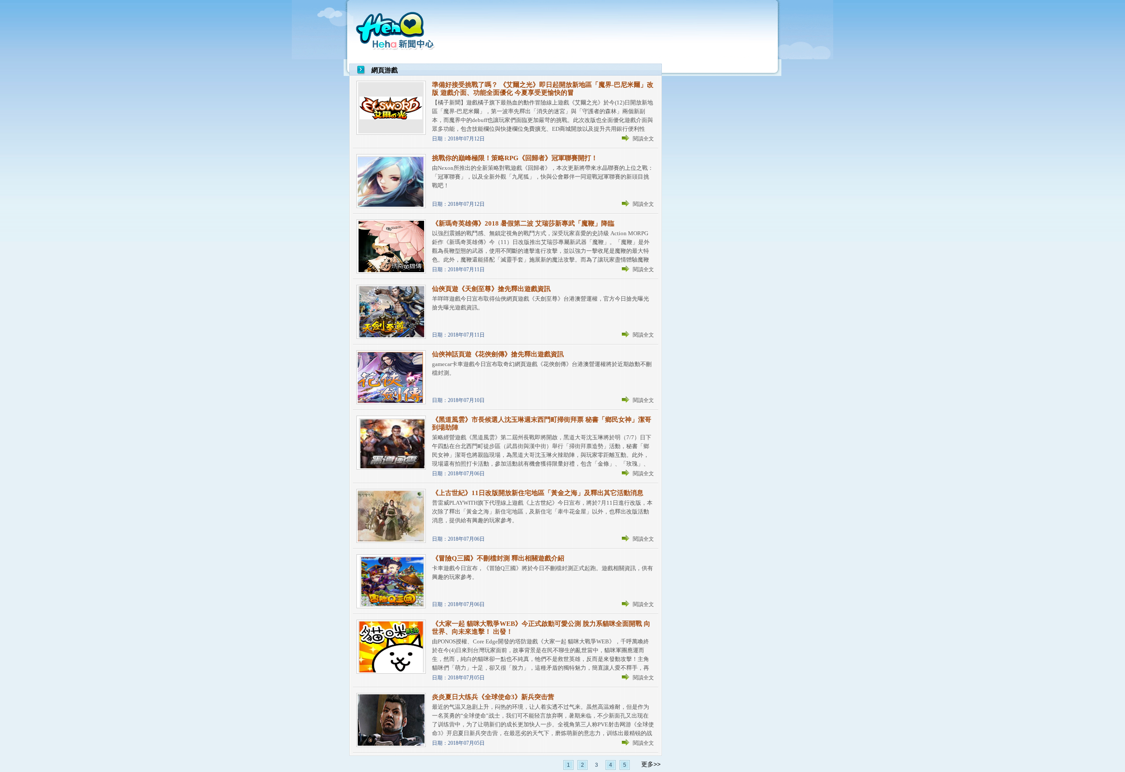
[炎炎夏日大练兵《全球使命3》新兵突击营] (391, 745)
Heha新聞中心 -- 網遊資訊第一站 (396, 29)
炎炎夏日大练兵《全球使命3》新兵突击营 (493, 696)
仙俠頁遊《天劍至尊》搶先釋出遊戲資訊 (491, 288)
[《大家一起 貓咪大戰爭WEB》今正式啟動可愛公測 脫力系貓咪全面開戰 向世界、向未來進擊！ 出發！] (391, 671)
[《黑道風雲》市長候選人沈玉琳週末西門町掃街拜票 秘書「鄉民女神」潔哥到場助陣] (391, 467)
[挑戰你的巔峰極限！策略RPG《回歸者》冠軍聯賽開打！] (391, 206)
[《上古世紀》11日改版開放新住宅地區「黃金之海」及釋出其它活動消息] (391, 541)
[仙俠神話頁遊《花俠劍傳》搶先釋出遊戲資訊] (391, 402)
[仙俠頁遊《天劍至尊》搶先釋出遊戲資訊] (391, 337)
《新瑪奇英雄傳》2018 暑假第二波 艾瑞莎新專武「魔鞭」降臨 (523, 223)
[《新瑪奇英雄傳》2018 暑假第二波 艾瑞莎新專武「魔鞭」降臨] (391, 271)
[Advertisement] (611, 31)
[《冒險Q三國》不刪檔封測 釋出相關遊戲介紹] (391, 606)
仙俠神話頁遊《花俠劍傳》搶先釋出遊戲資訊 (498, 354)
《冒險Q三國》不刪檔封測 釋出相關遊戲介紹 (498, 558)
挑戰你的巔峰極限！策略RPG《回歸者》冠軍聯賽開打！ (515, 158)
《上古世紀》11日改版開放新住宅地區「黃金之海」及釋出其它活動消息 (537, 492)
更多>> (650, 764)
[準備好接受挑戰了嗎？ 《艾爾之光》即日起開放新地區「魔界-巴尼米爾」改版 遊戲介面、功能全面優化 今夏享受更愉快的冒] (391, 132)
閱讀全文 (643, 139)
